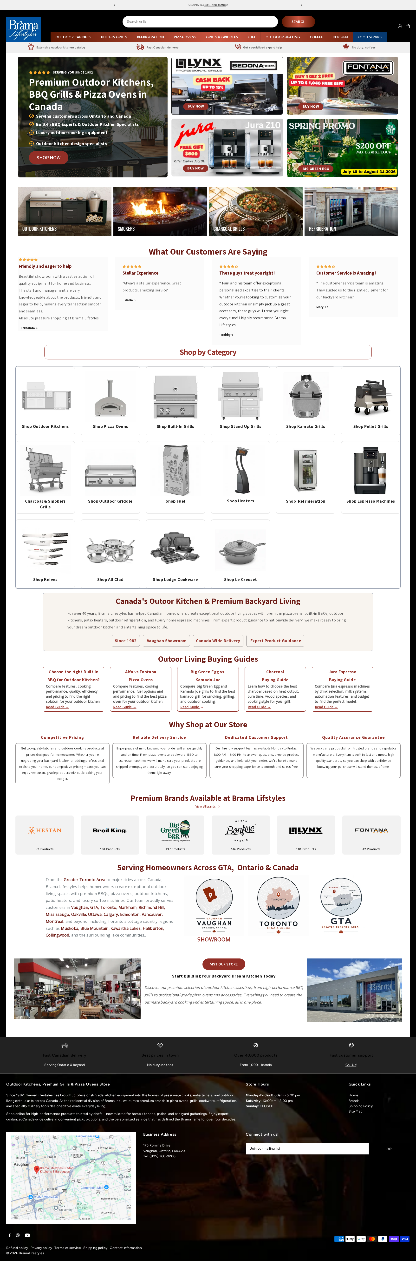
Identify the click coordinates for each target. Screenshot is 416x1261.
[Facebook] (10, 1236)
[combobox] (200, 21)
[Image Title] (45, 396)
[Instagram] (18, 1236)
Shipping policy (95, 1248)
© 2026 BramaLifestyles (25, 1253)
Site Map (356, 1111)
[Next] (301, 5)
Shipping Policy (361, 1106)
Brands (354, 1101)
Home (353, 1095)
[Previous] (114, 5)
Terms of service (67, 1248)
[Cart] (408, 26)
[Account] (400, 26)
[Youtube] (27, 1236)
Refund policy (17, 1248)
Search (299, 22)
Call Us (350, 1065)
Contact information (126, 1248)
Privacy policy (41, 1248)
